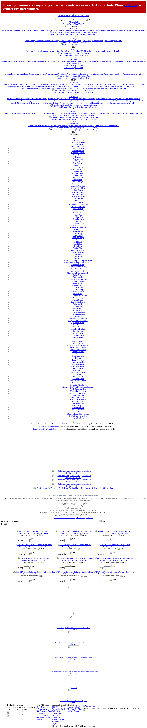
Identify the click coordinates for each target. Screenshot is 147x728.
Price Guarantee (43, 716)
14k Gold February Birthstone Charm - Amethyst (74, 533)
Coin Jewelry (112, 99)
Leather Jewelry (116, 101)
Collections (73, 97)
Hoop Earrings (30, 41)
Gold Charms (131, 61)
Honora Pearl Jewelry (77, 113)
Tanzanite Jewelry (86, 88)
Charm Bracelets (99, 30)
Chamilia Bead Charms (67, 115)
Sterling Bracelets (61, 30)
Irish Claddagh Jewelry (62, 101)
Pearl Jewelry (50, 103)
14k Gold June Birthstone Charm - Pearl (114, 547)
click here (130, 5)
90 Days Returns (42, 706)
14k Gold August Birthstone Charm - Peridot (74, 560)
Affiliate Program (73, 711)
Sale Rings (131, 74)
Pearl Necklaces (83, 51)
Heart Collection (15, 101)
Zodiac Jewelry (103, 103)
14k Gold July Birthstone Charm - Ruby (34, 560)
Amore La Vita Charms (12, 113)
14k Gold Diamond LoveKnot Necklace (73, 55)
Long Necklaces (133, 101)
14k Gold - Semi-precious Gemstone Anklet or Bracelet (73, 93)
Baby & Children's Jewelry (36, 99)
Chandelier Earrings (89, 99)
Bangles (108, 30)
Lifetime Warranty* (133, 708)
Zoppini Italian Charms (46, 30)
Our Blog (78, 709)
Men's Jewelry (73, 124)
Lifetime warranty (42, 709)
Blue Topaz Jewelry (111, 84)
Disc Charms (133, 99)
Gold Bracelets (33, 30)
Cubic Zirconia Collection (31, 86)
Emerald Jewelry (47, 86)
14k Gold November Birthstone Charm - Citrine (74, 574)
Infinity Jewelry (93, 101)
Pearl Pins (112, 61)
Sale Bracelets (133, 30)
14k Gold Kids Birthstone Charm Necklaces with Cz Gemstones (73, 119)
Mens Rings (20, 74)
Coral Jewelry (17, 86)
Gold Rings (62, 74)
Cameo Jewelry (76, 99)
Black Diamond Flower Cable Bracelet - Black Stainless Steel (73, 34)
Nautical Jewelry (78, 362)
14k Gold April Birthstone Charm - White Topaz (34, 547)
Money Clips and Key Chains (71, 126)
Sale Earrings (110, 41)
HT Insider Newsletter (15, 705)
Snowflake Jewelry (72, 103)
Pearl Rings (71, 74)
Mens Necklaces (46, 126)
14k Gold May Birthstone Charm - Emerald (74, 547)
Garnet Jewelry (58, 86)
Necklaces (73, 49)
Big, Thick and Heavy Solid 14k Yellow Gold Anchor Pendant (73, 107)
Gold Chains (61, 51)
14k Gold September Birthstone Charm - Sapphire (114, 560)
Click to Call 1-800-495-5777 (73, 24)
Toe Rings (123, 74)
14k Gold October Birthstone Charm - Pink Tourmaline (34, 574)
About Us (45, 713)
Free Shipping (41, 715)
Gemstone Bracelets (20, 30)
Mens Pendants (105, 126)
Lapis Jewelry (90, 86)
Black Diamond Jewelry (80, 84)
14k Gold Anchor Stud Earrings (73, 45)
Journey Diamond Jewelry (94, 113)
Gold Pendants (6, 61)
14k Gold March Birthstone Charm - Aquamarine (114, 533)
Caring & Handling (74, 708)
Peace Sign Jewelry (38, 103)
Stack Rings (79, 74)
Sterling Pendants (63, 61)
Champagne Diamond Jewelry (129, 84)
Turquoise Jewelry (113, 88)
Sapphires (65, 88)
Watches (125, 30)
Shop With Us (41, 705)
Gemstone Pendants (39, 61)
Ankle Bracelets (7, 30)
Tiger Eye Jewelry (99, 88)
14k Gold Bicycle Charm (73, 68)
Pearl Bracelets (116, 30)
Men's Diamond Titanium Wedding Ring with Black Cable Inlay (73, 130)
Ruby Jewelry (57, 88)
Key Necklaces (104, 101)
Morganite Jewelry (102, 86)
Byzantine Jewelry (52, 99)
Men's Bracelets (73, 30)
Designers (73, 111)
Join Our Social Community (17, 709)
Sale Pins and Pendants (78, 227)
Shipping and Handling (57, 714)
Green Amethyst (70, 86)
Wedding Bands (113, 74)
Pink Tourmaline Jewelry (128, 86)
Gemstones (73, 82)
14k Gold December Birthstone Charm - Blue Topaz (114, 574)
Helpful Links (72, 705)
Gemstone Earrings (42, 41)
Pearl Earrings (78, 41)
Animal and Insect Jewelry (16, 99)
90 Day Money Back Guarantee (113, 708)
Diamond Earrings (66, 41)
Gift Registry (56, 723)
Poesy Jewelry (29, 74)
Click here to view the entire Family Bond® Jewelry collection (73, 518)
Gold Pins (84, 61)
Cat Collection (78, 339)
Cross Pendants (102, 61)
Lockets (124, 101)
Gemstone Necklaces (48, 51)
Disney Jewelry (81, 115)
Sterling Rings (89, 74)
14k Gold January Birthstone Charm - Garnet (34, 533)
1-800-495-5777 (59, 706)
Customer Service (64, 16)
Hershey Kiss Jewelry (78, 399)
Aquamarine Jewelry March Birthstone (44, 84)
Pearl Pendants (52, 61)
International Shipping (56, 718)
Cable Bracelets (65, 99)
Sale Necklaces (107, 51)
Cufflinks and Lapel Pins (91, 126)
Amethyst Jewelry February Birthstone (16, 84)
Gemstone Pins (121, 61)
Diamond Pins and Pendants (22, 61)
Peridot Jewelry (31, 88)
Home (33, 424)
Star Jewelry (83, 103)
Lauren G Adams (110, 113)
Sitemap (70, 707)
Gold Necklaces (71, 51)
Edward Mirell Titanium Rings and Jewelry (36, 113)
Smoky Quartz (74, 88)
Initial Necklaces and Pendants (43, 101)
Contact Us (75, 16)
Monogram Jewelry (24, 103)
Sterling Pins (92, 61)
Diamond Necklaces (33, 51)
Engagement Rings (101, 74)
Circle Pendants (102, 99)
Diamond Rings (40, 74)
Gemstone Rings (52, 74)
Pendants (73, 59)
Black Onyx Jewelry (96, 84)
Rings (73, 72)
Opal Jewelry (114, 86)
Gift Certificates (42, 711)
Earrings (74, 39)
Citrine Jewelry (78, 275)
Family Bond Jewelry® (60, 113)
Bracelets (73, 28)
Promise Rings (10, 74)
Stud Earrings (88, 41)
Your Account (84, 16)
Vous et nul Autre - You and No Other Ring (73, 78)
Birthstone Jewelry (64, 84)
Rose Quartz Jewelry (44, 88)
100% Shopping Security (92, 708)
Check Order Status (58, 710)
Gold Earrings (54, 41)
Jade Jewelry (80, 86)
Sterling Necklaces (95, 51)
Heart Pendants (75, 61)
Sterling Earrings (99, 41)
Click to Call (73, 22)
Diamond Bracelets (86, 30)
